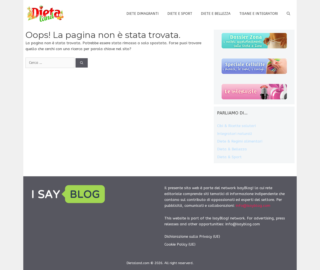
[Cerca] (82, 63)
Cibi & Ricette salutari (236, 126)
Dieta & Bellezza (232, 149)
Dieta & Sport (229, 157)
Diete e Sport (179, 14)
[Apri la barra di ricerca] (288, 13)
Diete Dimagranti (142, 14)
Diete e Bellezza (216, 14)
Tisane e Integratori (258, 14)
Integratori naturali (234, 133)
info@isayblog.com (253, 205)
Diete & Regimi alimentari (239, 141)
